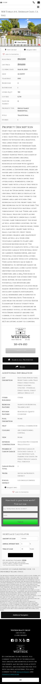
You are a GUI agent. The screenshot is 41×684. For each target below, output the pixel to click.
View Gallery (21, 42)
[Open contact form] (38, 2)
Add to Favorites (12, 54)
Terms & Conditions (10, 674)
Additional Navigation (20, 615)
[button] (2, 32)
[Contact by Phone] (34, 2)
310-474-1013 (20, 344)
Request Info (31, 50)
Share (22, 367)
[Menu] (38, 6)
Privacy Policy (23, 672)
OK (20, 680)
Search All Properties (22, 360)
